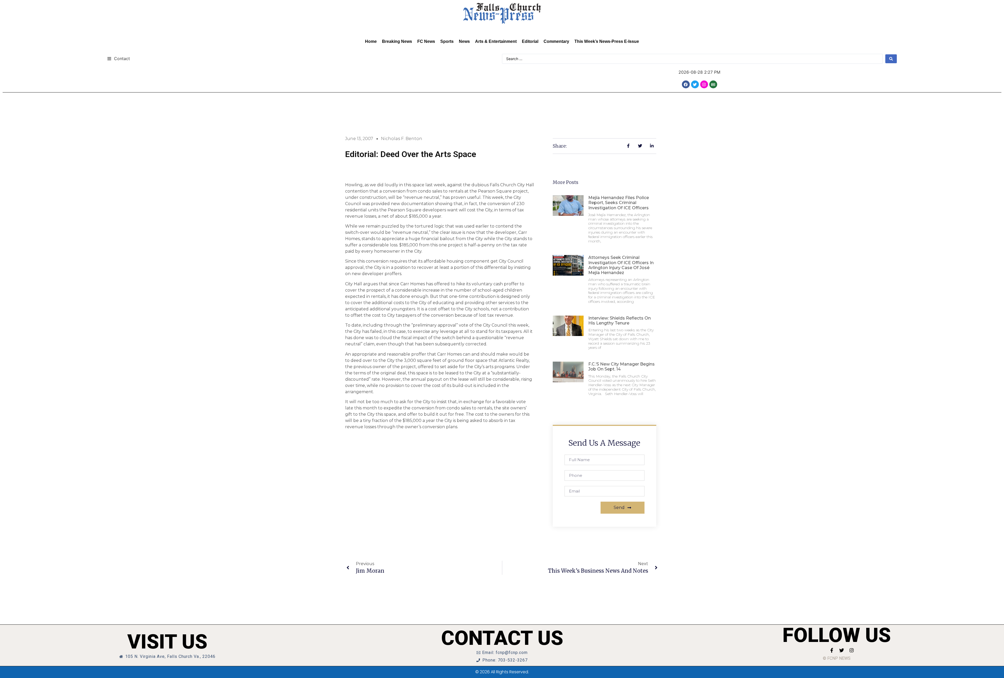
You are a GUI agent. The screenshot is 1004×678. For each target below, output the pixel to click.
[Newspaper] (713, 84)
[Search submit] (891, 58)
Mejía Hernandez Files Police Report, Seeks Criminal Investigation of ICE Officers (618, 202)
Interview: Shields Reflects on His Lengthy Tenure (619, 321)
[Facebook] (686, 84)
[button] (118, 58)
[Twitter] (695, 84)
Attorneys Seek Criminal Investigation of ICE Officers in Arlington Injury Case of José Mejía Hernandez (621, 265)
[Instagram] (704, 84)
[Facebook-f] (831, 650)
